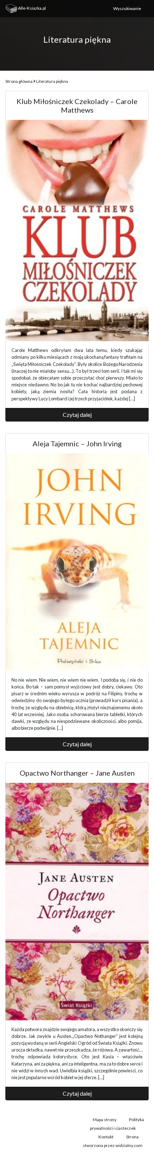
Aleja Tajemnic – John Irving (77, 443)
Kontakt (106, 1136)
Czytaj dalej (77, 414)
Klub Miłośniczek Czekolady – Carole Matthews (77, 105)
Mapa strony (104, 1119)
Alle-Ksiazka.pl (31, 8)
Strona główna (19, 81)
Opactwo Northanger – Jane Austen (77, 772)
